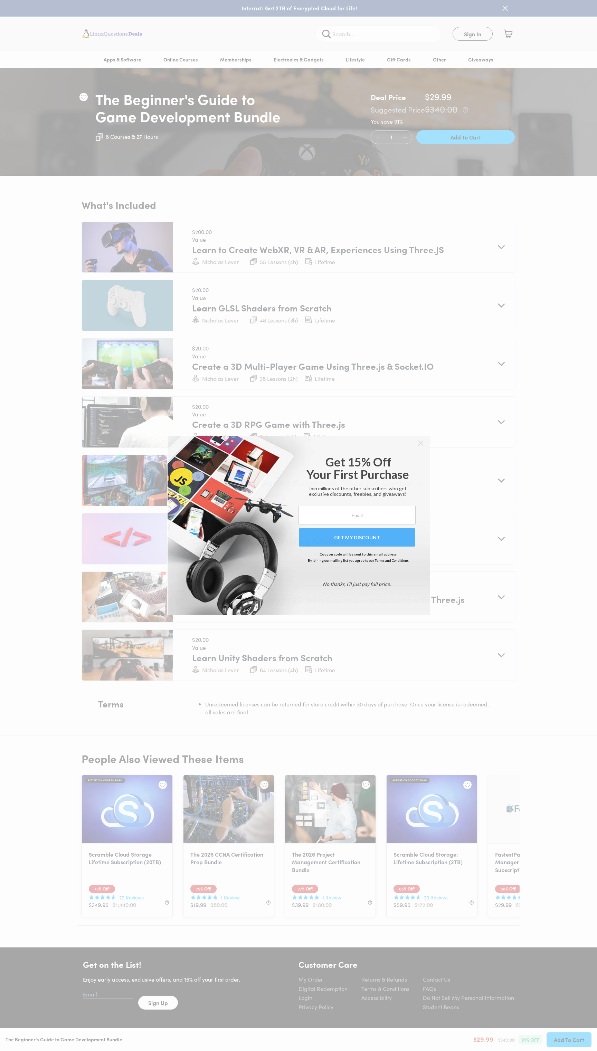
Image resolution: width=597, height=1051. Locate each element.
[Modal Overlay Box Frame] (298, 525)
